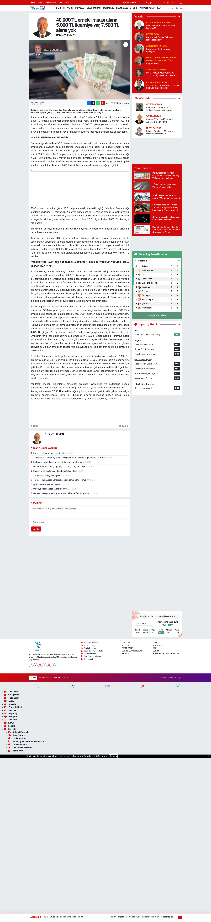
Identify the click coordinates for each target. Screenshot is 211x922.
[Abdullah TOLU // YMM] (139, 48)
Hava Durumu (89, 645)
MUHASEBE (108, 8)
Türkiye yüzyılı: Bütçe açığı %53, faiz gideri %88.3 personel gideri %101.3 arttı (68, 457)
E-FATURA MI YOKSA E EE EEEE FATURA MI (160, 26)
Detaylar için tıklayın (157, 315)
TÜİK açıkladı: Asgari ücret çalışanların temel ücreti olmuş (60, 480)
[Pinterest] (40, 665)
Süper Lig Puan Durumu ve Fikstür (28, 741)
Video (11, 701)
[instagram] (107, 686)
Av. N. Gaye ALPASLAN (156, 70)
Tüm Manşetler (90, 653)
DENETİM (60, 8)
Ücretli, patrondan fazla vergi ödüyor (50, 489)
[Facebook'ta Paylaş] (89, 103)
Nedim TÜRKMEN (66, 35)
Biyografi (12, 716)
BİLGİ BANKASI (94, 8)
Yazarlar (66, 2)
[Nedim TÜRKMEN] (42, 27)
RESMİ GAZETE (123, 8)
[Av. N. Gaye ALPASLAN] (139, 72)
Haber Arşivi (89, 659)
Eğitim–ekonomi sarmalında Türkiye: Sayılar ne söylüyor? (159, 108)
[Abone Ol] (121, 103)
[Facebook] (31, 665)
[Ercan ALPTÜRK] (139, 130)
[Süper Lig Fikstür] (179, 324)
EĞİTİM (156, 651)
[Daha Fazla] (103, 103)
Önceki (36, 426)
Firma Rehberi (15, 707)
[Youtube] (49, 665)
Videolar (52, 2)
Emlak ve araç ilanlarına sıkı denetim (66, 917)
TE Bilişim (178, 677)
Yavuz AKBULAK (153, 116)
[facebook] (37, 686)
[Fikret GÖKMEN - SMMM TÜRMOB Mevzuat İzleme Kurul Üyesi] (139, 60)
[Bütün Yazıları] (127, 448)
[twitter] (72, 686)
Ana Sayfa (13, 691)
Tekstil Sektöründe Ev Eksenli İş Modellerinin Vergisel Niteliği (145, 917)
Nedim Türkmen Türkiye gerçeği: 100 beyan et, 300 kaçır (59, 466)
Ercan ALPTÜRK (153, 128)
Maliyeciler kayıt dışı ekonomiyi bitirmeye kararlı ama (57, 462)
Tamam (113, 756)
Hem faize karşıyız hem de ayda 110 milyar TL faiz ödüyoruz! (61, 493)
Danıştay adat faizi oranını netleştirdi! (158, 50)
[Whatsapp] (54, 665)
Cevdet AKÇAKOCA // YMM (158, 22)
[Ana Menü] (181, 8)
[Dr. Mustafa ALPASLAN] (139, 85)
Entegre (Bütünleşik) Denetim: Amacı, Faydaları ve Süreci (160, 120)
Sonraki (123, 426)
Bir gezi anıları (152, 63)
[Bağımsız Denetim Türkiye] (38, 8)
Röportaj (12, 713)
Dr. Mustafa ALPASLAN (157, 82)
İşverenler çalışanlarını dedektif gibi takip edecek (56, 471)
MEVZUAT (80, 8)
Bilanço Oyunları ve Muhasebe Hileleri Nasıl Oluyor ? (160, 132)
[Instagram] (44, 665)
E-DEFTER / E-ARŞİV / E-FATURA (166, 653)
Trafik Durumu (90, 648)
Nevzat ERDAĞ (152, 34)
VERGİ (70, 8)
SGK (135, 8)
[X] (35, 665)
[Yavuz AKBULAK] (139, 119)
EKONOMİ (126, 653)
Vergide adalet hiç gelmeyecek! (48, 475)
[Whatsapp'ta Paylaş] (98, 103)
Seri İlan (12, 710)
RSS (34, 677)
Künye (11, 723)
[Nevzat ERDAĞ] (139, 37)
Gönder (36, 529)
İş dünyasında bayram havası (46, 484)
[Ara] (172, 8)
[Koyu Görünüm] (177, 8)
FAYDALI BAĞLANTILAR (150, 8)
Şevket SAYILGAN (154, 104)
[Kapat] (209, 756)
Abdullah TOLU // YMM (156, 46)
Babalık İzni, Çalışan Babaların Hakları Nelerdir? (160, 38)
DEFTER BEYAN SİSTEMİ (132, 651)
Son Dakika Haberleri (92, 656)
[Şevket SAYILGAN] (139, 107)
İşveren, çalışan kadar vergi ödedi (48, 453)
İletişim (12, 726)
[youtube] (143, 686)
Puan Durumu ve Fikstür (93, 651)
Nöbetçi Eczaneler (91, 643)
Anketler (12, 719)
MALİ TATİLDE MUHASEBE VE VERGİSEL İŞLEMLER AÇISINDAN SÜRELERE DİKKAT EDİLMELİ (161, 74)
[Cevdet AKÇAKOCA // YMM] (139, 25)
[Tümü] (179, 16)
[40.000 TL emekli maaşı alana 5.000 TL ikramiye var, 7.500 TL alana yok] (79, 69)
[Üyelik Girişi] (180, 2)
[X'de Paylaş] (93, 103)
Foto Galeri (37, 2)
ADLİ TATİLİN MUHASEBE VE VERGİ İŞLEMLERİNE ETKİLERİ (162, 86)
